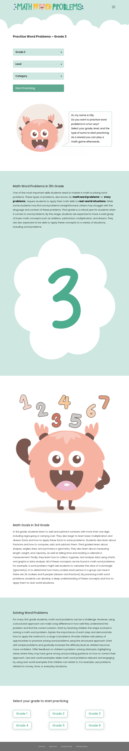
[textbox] (38, 64)
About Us (53, 746)
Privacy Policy (81, 746)
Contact (41, 746)
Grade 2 (58, 714)
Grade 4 (22, 725)
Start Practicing (25, 88)
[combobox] (38, 52)
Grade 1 (21, 714)
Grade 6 (95, 725)
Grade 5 (58, 725)
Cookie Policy (66, 746)
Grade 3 (95, 714)
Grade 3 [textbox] (20, 52)
